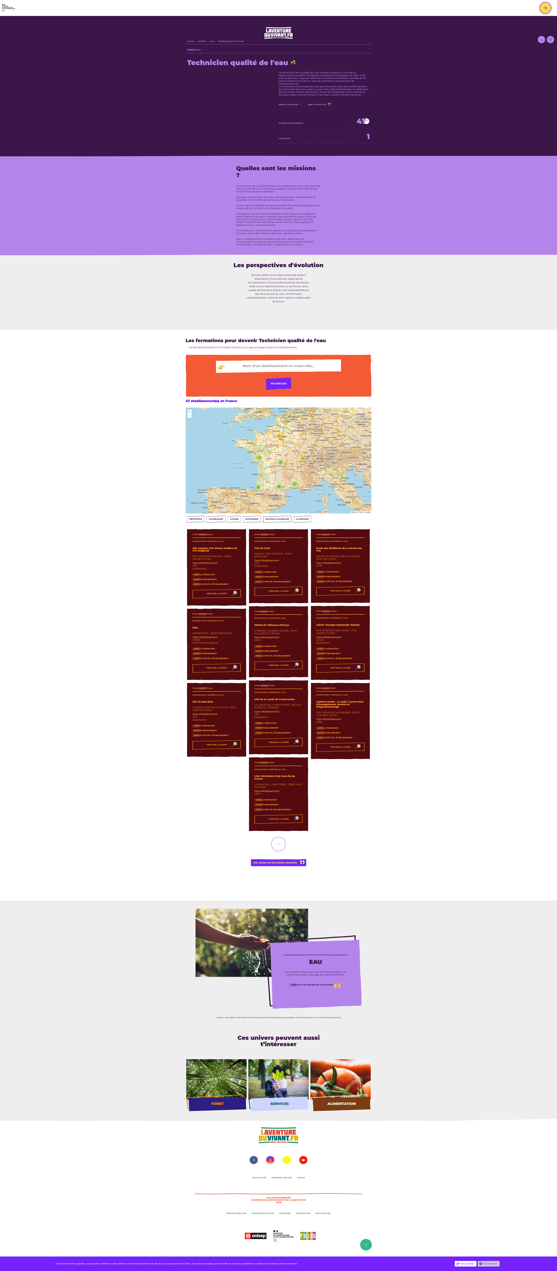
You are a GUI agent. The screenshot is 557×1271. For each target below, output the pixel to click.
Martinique (251, 519)
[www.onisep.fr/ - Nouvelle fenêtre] (255, 1235)
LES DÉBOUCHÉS (317, 104)
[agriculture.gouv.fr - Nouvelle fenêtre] (283, 1235)
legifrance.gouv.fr (263, 1213)
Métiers (202, 41)
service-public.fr (236, 1213)
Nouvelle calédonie (277, 519)
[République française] (8, 7)
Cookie (301, 1178)
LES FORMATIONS (288, 104)
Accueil (191, 41)
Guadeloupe (216, 519)
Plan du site (259, 1178)
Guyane (234, 519)
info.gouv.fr (303, 1213)
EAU (212, 41)
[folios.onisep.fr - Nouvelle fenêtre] (308, 1235)
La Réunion (302, 519)
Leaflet (356, 512)
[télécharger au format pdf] (541, 40)
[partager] (550, 40)
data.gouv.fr (323, 1213)
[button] (258, 487)
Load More (278, 844)
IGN (363, 512)
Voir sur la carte (216, 594)
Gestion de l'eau (194, 49)
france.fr (285, 1213)
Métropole (195, 519)
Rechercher (278, 384)
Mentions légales (281, 1178)
